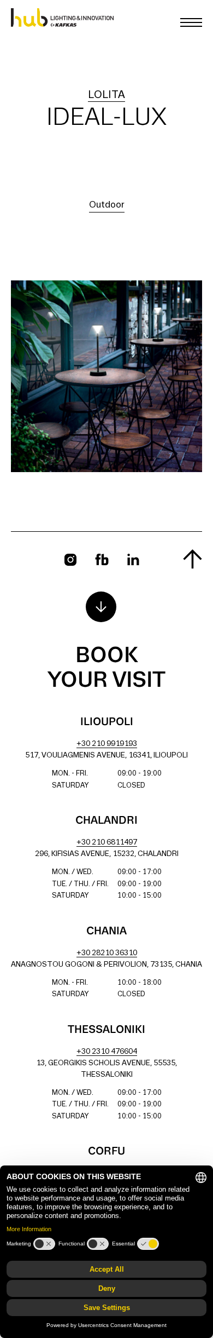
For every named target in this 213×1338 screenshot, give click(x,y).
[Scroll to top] (192, 558)
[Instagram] (70, 559)
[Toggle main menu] (191, 22)
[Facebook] (102, 559)
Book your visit (106, 668)
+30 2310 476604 (106, 1051)
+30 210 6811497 (106, 842)
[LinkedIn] (133, 559)
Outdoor (107, 205)
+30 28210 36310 (106, 953)
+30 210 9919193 (106, 744)
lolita (106, 95)
